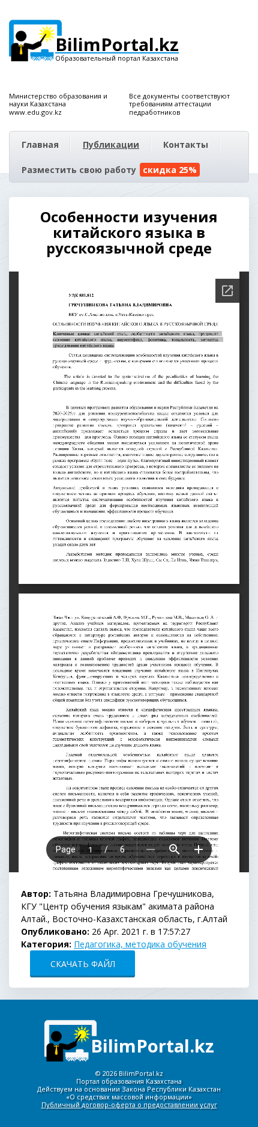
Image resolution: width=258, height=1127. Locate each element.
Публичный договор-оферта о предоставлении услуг (129, 1104)
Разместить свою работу (109, 169)
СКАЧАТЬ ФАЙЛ (82, 964)
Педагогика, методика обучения (140, 944)
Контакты (185, 144)
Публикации (111, 144)
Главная (40, 144)
